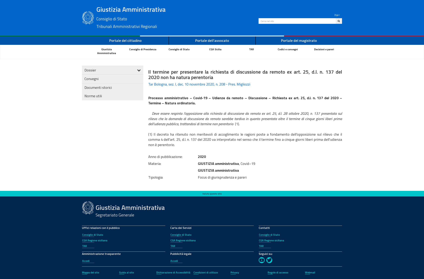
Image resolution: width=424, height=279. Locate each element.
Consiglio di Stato (92, 235)
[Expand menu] (139, 70)
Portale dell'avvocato (212, 40)
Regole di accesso (278, 272)
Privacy (235, 272)
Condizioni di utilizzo (205, 272)
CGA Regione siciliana (94, 240)
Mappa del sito (90, 272)
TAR (84, 246)
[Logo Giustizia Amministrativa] (88, 17)
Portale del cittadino (125, 40)
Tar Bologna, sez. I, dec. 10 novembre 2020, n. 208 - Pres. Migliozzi (199, 84)
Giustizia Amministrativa (131, 17)
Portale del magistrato (299, 40)
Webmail (310, 272)
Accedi (86, 261)
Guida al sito (126, 272)
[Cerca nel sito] (339, 21)
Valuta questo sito (212, 193)
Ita (336, 15)
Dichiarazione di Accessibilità (173, 272)
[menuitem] (107, 51)
